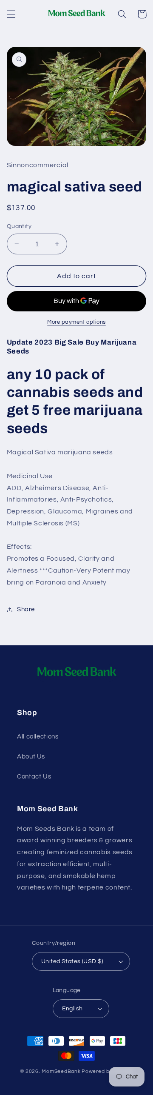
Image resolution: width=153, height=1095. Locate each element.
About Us (31, 756)
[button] (11, 14)
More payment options (76, 322)
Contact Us (34, 776)
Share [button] (26, 609)
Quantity (19, 226)
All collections (37, 736)
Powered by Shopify (107, 1071)
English (72, 1009)
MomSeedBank (61, 1071)
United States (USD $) (72, 961)
